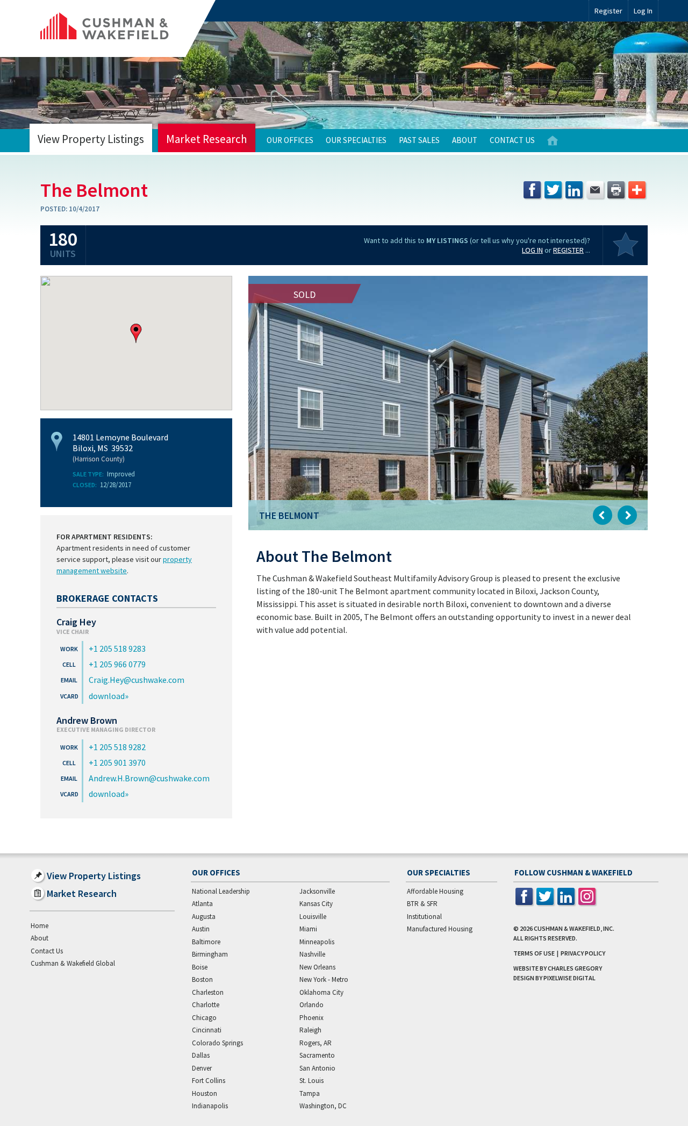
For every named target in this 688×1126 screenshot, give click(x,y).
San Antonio (317, 1068)
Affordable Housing (435, 891)
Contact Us (512, 140)
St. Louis (311, 1080)
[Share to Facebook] (532, 189)
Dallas (201, 1055)
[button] (136, 333)
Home (552, 140)
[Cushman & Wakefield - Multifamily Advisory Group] (123, 28)
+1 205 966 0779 (117, 664)
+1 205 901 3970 (117, 762)
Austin (201, 928)
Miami (308, 928)
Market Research (206, 139)
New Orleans (317, 967)
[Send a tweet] (553, 189)
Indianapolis (210, 1105)
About (464, 140)
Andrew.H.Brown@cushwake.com (149, 778)
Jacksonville (317, 891)
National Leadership (221, 891)
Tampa (309, 1093)
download (107, 695)
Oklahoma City (321, 992)
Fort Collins (208, 1080)
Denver (202, 1068)
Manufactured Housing (439, 928)
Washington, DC (323, 1105)
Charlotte (205, 1004)
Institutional (424, 916)
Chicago (204, 1017)
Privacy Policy (583, 953)
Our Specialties (356, 140)
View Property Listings (91, 139)
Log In (532, 250)
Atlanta (202, 903)
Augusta (204, 916)
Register (608, 11)
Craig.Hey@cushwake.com (136, 679)
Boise (199, 967)
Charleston (208, 992)
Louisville (312, 916)
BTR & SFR (422, 903)
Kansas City (316, 903)
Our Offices (290, 140)
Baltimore (206, 941)
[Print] (616, 189)
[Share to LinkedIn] (574, 189)
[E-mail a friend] (595, 189)
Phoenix (311, 1017)
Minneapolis (316, 941)
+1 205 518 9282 (117, 747)
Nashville (312, 954)
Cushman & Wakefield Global (73, 963)
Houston (204, 1093)
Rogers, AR (315, 1042)
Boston (202, 979)
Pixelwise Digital (569, 978)
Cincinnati (206, 1030)
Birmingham (210, 954)
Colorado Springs (217, 1042)
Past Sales (419, 140)
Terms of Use (534, 953)
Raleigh (310, 1030)
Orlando (311, 1004)
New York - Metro (323, 979)
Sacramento (317, 1055)
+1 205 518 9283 (117, 648)
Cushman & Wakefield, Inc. (574, 928)
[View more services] (637, 189)
